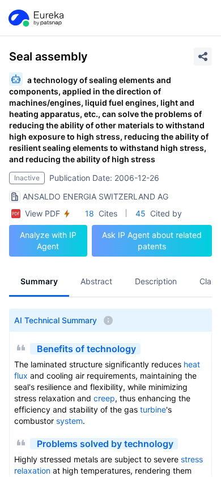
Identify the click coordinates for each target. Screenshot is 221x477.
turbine (153, 409)
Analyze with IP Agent (48, 240)
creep (104, 398)
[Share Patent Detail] (203, 56)
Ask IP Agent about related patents (152, 240)
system (69, 421)
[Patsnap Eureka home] (35, 18)
